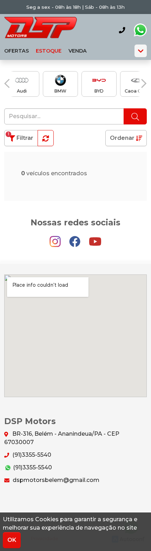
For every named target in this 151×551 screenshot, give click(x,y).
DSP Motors (40, 30)
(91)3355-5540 (31, 454)
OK (11, 540)
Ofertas (16, 51)
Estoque (48, 51)
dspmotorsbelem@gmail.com (55, 480)
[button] (7, 83)
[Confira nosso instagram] (56, 238)
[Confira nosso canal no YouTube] (95, 238)
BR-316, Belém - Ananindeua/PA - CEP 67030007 (61, 437)
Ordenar (123, 138)
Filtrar (20, 136)
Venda (77, 51)
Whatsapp (140, 30)
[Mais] (140, 51)
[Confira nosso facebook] (75, 238)
